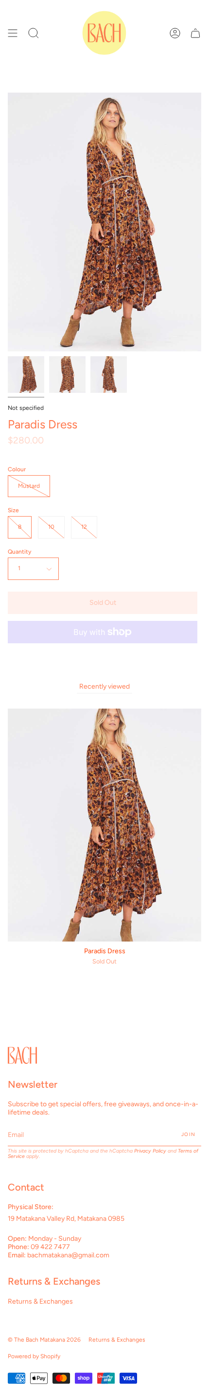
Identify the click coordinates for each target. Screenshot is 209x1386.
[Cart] (195, 33)
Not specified (26, 407)
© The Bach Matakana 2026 (44, 1339)
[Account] (175, 33)
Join (188, 1134)
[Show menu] (12, 33)
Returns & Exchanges (40, 1301)
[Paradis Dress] (26, 374)
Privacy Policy (150, 1151)
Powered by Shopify (34, 1356)
